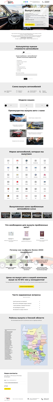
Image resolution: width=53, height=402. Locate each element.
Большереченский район (9, 331)
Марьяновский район (8, 340)
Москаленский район (8, 341)
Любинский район (7, 339)
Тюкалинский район (8, 356)
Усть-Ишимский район (8, 357)
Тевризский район (8, 355)
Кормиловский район (8, 337)
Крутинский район (8, 338)
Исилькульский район (8, 335)
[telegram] (27, 1)
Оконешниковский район (9, 347)
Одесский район (7, 346)
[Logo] (9, 1)
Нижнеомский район (8, 344)
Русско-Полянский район (8, 350)
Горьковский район (8, 333)
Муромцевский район (8, 342)
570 (26, 105)
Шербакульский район (8, 359)
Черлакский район (8, 358)
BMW (26, 162)
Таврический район (8, 353)
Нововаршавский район (8, 345)
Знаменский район (8, 334)
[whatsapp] (24, 1)
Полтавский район (8, 349)
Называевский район (8, 343)
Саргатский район (7, 351)
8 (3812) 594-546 (23, 37)
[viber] (25, 1)
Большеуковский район (8, 332)
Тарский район (7, 354)
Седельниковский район (8, 352)
